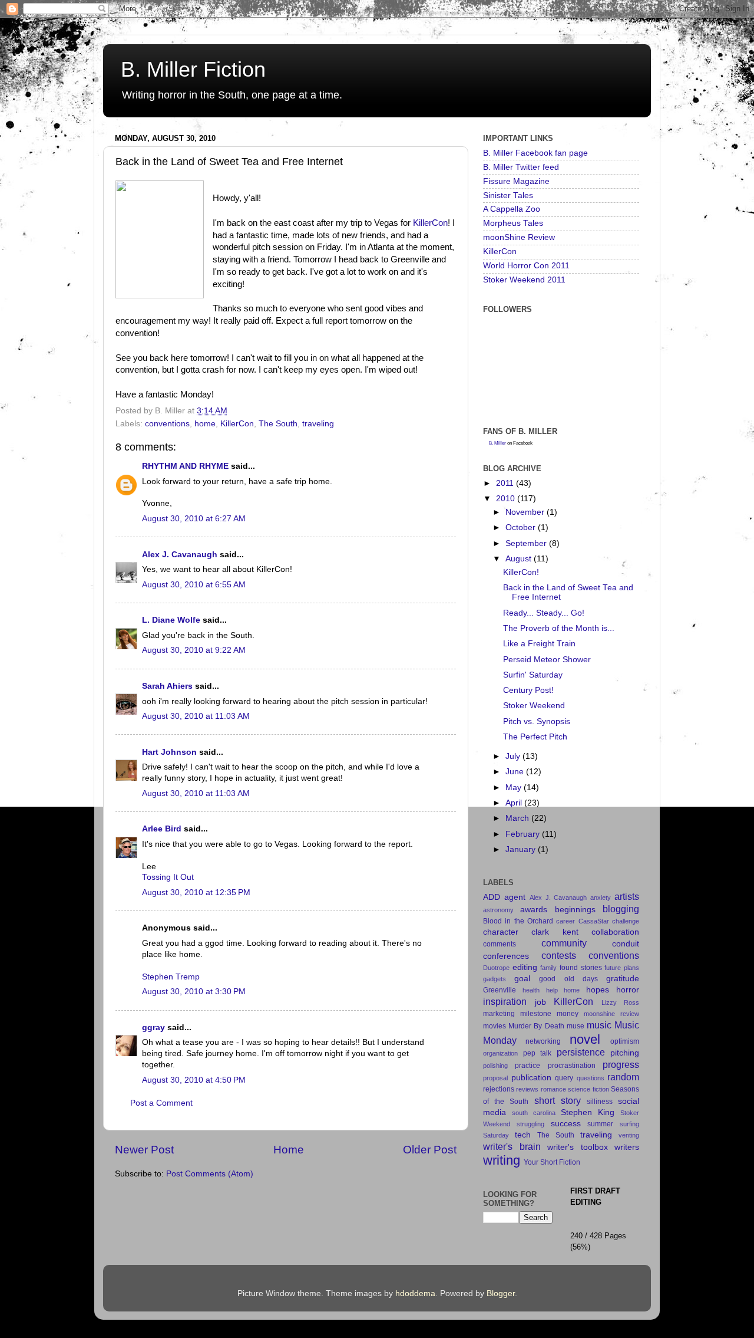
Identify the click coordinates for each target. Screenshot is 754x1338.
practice (527, 1065)
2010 (506, 498)
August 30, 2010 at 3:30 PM (194, 991)
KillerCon (430, 223)
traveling (318, 423)
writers (626, 1147)
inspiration (505, 1001)
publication (531, 1077)
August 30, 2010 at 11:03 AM (196, 716)
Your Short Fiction (552, 1162)
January (521, 849)
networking (543, 1041)
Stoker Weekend (534, 705)
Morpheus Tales (513, 223)
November (526, 512)
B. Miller (497, 443)
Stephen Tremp (171, 976)
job (540, 1002)
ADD (491, 897)
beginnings (575, 909)
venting (629, 1135)
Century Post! (528, 690)
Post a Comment (161, 1103)
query (564, 1078)
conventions (167, 423)
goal (522, 978)
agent (514, 897)
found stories (581, 968)
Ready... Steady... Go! (543, 613)
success (566, 1123)
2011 (506, 483)
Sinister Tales (508, 195)
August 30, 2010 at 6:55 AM (194, 584)
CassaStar (593, 921)
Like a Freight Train (539, 643)
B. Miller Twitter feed (521, 167)
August (519, 558)
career (565, 921)
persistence (581, 1052)
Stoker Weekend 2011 (524, 279)
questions (590, 1077)
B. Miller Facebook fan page (535, 153)
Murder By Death (536, 1026)
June (515, 771)
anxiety (600, 897)
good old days (568, 979)
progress (621, 1064)
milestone (535, 1014)
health (531, 990)
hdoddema (415, 1293)
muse (575, 1026)
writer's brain (512, 1146)
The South (278, 423)
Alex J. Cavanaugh (179, 554)
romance (553, 1089)
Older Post (430, 1149)
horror (627, 989)
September (527, 543)
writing (501, 1160)
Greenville (499, 990)
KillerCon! (521, 572)
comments (499, 944)
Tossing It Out (168, 877)
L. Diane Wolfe (171, 620)
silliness (600, 1101)
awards (533, 909)
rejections (498, 1089)
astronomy (498, 909)
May (514, 787)
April (514, 802)
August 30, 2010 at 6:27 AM (194, 518)
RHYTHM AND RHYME (185, 466)
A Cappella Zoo (511, 209)
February (523, 834)
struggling (530, 1123)
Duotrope (496, 967)
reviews (527, 1089)
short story (557, 1100)
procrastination (572, 1065)
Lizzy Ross (620, 1002)
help (552, 990)
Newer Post (144, 1149)
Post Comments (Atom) (209, 1173)
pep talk (537, 1053)
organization (500, 1053)
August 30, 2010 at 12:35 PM (196, 892)
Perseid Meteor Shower (547, 659)
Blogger (501, 1293)
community (564, 943)
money (567, 1014)
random (623, 1076)
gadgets (494, 978)
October (521, 527)
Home (288, 1149)
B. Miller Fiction (193, 69)
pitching (624, 1052)
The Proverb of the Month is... (558, 628)
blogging (621, 908)
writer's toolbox (577, 1147)
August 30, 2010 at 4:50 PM (194, 1080)
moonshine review (611, 1013)
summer (600, 1124)
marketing (499, 1014)
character (500, 932)
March (518, 818)
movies (494, 1026)
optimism (624, 1041)
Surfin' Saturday (533, 674)
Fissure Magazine (516, 181)
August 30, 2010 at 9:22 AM (194, 650)
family (548, 967)
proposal (495, 1077)
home (205, 423)
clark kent (554, 932)
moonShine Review (519, 237)
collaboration (615, 932)
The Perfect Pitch (535, 736)
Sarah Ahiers (167, 686)
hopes (597, 989)
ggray (153, 1027)
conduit (625, 943)
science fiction (588, 1089)
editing (524, 967)
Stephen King (587, 1112)
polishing (495, 1065)
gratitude (622, 978)
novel (585, 1039)
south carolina (533, 1112)
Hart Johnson (169, 752)
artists (626, 896)
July (513, 756)
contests (558, 955)
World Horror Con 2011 (526, 265)
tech (523, 1134)
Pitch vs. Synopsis (536, 721)
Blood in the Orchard (518, 921)
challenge (625, 921)
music (599, 1025)
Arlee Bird (161, 828)
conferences (506, 956)
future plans (621, 967)
